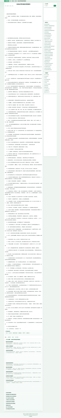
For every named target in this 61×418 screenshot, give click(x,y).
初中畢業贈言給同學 (47, 66)
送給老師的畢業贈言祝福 (48, 69)
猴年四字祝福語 (46, 74)
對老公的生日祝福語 (47, 84)
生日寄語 (45, 82)
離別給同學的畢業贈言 (47, 47)
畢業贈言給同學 (8, 405)
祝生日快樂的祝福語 (47, 79)
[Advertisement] (23, 10)
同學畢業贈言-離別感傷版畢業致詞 (11, 394)
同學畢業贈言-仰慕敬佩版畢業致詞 (49, 25)
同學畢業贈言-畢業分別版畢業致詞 (11, 396)
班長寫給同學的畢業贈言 (48, 27)
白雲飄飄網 (30, 416)
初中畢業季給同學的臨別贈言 (48, 52)
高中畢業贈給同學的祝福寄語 (10, 408)
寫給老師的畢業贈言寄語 (48, 35)
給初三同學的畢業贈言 (47, 36)
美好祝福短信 (46, 76)
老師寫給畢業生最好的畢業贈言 (10, 403)
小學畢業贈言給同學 (47, 60)
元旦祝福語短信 (46, 90)
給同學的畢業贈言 (8, 392)
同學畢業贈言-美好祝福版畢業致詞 (49, 49)
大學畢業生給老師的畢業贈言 (10, 399)
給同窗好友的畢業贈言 (47, 68)
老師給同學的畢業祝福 (47, 33)
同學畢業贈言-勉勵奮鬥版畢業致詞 (49, 46)
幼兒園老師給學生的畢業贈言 (10, 401)
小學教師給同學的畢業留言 (48, 41)
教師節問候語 (46, 85)
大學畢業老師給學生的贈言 (48, 58)
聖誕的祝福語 (46, 87)
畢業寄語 (45, 77)
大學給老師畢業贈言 (47, 57)
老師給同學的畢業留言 (47, 44)
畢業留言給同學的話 (47, 38)
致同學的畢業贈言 (47, 24)
